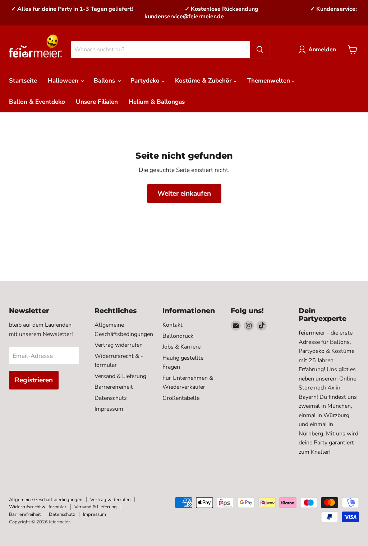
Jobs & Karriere (181, 347)
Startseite (23, 80)
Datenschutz (110, 398)
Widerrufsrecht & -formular (37, 507)
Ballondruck (177, 336)
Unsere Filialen (97, 102)
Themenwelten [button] (269, 80)
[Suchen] (260, 49)
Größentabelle (180, 398)
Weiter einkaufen (184, 193)
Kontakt (172, 325)
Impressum (109, 409)
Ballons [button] (105, 80)
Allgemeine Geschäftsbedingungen (45, 499)
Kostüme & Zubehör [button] (204, 80)
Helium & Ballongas (157, 102)
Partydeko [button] (145, 80)
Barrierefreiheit (114, 387)
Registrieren (34, 380)
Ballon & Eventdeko (37, 102)
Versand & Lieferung (120, 376)
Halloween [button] (64, 80)
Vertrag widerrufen (119, 345)
